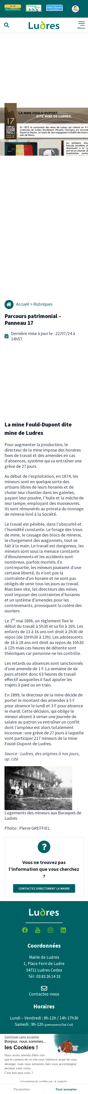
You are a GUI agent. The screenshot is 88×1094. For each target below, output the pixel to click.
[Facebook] (25, 930)
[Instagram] (50, 930)
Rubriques (42, 304)
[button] (6, 25)
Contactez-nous (44, 994)
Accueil (22, 304)
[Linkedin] (63, 930)
